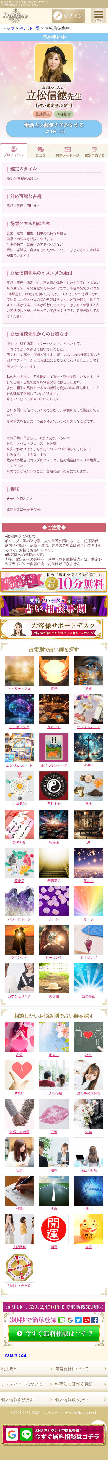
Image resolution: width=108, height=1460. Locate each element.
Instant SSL (15, 1355)
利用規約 (9, 1368)
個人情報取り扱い (71, 1399)
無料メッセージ (67, 155)
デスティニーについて (22, 1384)
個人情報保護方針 (17, 1399)
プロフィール (14, 155)
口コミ (41, 155)
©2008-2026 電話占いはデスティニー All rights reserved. (54, 1413)
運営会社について (71, 1368)
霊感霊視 (42, 114)
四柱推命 (63, 114)
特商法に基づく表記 (73, 1384)
